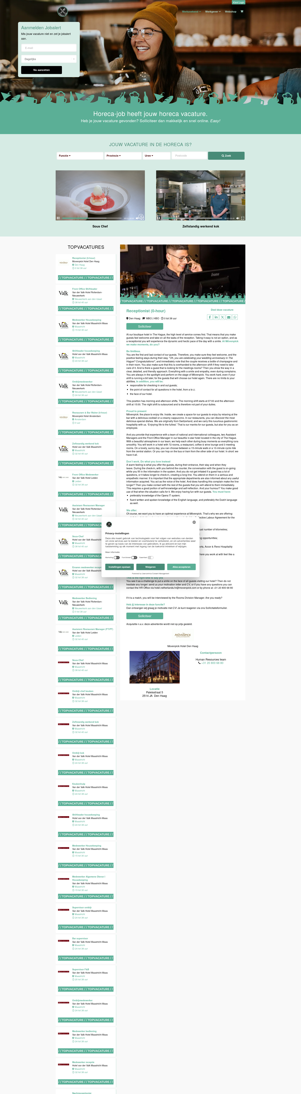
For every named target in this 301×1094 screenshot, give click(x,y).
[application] (100, 195)
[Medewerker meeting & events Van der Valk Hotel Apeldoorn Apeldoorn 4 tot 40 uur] (16, 913)
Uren (148, 155)
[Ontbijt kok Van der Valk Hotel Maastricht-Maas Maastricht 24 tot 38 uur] (16, 324)
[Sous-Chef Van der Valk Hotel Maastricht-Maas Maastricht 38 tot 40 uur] (86, 685)
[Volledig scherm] (142, 218)
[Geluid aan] (137, 218)
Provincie (113, 155)
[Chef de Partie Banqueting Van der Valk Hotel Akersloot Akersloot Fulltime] (16, 1043)
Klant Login (238, 2)
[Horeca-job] (63, 12)
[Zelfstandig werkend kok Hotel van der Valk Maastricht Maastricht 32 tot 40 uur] (86, 468)
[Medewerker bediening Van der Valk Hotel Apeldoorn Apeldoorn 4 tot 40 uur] (16, 1015)
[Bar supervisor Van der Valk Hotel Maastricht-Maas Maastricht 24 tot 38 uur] (16, 523)
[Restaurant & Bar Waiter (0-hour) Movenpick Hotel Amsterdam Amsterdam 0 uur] (86, 437)
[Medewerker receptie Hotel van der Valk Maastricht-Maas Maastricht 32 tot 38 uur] (16, 649)
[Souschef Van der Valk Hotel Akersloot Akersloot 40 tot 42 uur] (16, 988)
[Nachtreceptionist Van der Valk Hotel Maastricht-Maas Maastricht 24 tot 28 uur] (16, 682)
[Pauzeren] (58, 218)
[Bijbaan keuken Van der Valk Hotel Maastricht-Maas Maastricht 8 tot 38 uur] (16, 811)
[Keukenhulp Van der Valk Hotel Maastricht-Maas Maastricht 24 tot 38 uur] (16, 356)
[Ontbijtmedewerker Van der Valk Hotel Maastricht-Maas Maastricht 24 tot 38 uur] (16, 586)
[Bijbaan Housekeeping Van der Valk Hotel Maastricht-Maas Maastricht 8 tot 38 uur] (16, 778)
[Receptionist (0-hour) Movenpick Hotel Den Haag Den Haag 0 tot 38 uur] (86, 283)
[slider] (91, 218)
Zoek (227, 155)
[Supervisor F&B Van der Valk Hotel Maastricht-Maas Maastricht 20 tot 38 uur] (16, 555)
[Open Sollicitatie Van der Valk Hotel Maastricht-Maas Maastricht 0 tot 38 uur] (16, 745)
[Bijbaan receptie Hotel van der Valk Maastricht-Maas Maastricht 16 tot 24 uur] (16, 714)
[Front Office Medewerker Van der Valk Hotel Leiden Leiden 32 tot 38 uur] (86, 499)
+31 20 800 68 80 (212, 663)
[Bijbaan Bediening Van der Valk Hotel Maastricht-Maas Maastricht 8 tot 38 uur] (16, 844)
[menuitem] (237, 2)
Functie (64, 155)
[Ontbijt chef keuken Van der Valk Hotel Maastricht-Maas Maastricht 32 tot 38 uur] (16, 260)
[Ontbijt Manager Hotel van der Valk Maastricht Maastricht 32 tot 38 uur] (16, 953)
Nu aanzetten (41, 70)
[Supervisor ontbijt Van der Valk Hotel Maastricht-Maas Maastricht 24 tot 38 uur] (16, 487)
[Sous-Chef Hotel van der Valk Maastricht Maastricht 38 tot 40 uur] (86, 561)
